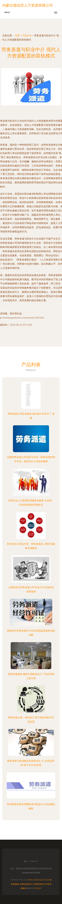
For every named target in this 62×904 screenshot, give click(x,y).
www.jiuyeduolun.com (38, 880)
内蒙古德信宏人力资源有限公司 (32, 884)
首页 (17, 35)
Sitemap (38, 888)
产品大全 (27, 35)
